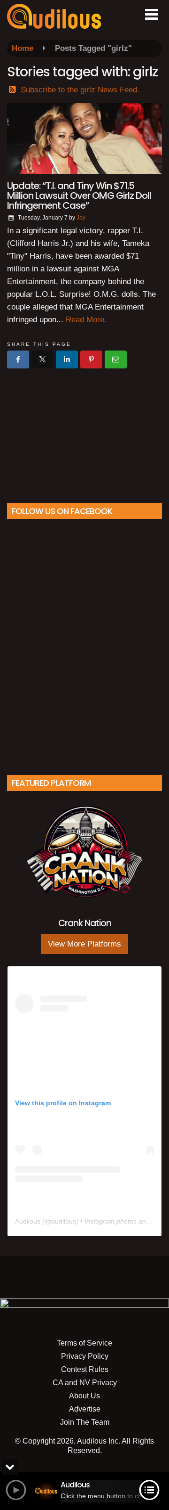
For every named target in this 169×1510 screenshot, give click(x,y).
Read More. (86, 319)
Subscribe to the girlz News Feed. (80, 89)
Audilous (27, 1221)
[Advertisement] (84, 432)
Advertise (84, 1409)
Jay (81, 217)
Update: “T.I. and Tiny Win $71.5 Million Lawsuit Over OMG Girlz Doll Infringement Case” (79, 195)
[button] (151, 14)
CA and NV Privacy (85, 1383)
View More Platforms (84, 943)
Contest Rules (84, 1369)
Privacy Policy (84, 1356)
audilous (63, 1221)
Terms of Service (84, 1343)
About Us (84, 1396)
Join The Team (84, 1422)
